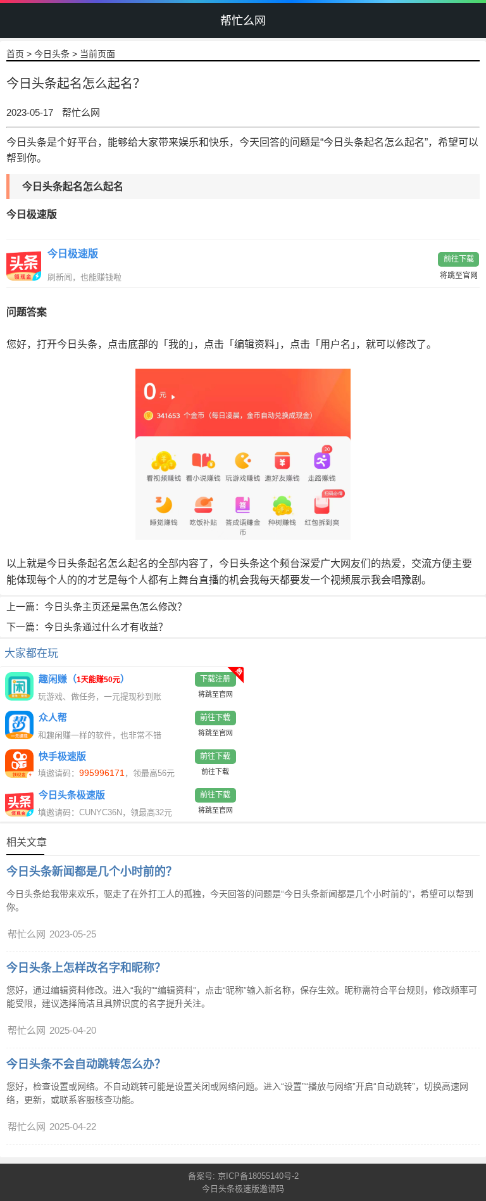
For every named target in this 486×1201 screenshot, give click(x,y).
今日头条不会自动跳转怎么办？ (86, 1064)
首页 (15, 54)
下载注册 (215, 679)
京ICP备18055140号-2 (258, 1176)
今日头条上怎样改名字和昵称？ (86, 968)
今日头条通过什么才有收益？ (106, 626)
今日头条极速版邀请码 (243, 1188)
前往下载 (459, 259)
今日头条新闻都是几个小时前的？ (91, 871)
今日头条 (52, 54)
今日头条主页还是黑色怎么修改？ (115, 606)
